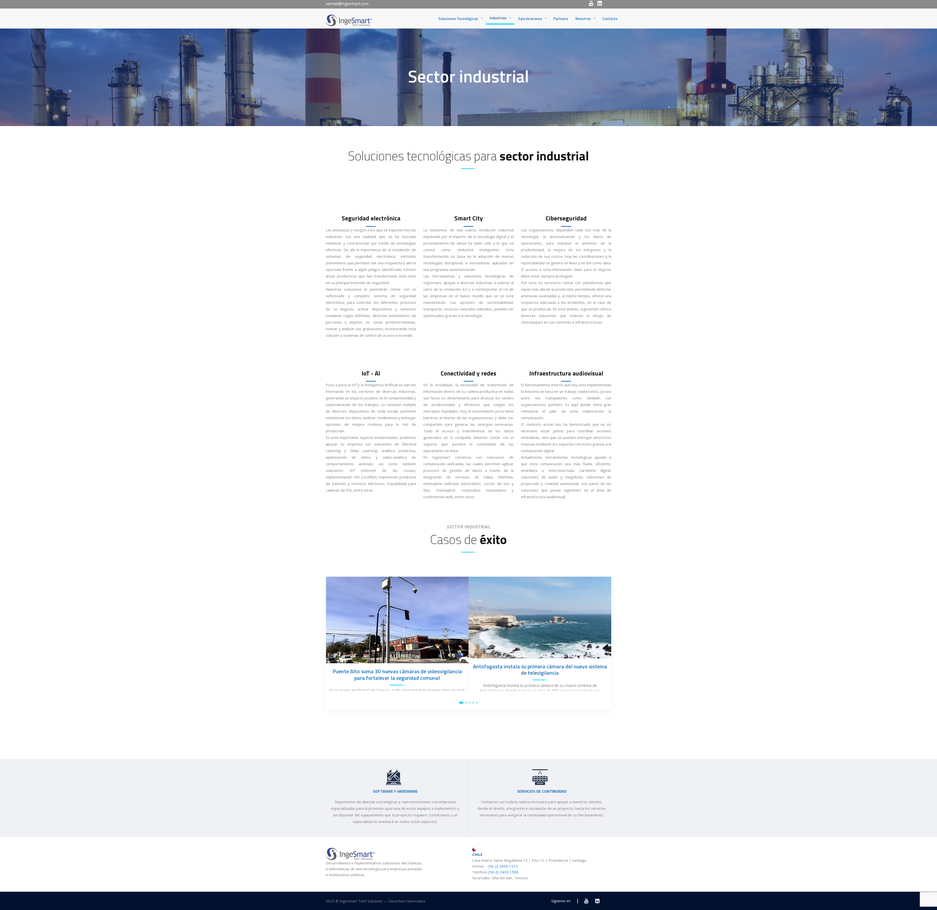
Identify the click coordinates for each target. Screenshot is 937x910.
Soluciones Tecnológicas (458, 18)
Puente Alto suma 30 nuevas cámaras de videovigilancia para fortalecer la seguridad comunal (397, 674)
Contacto (609, 18)
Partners (560, 18)
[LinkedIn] (600, 3)
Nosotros (583, 18)
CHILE (477, 854)
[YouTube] (591, 3)
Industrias (498, 18)
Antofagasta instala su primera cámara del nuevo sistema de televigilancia (540, 669)
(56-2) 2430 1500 (503, 872)
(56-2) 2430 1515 (502, 866)
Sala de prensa (530, 18)
